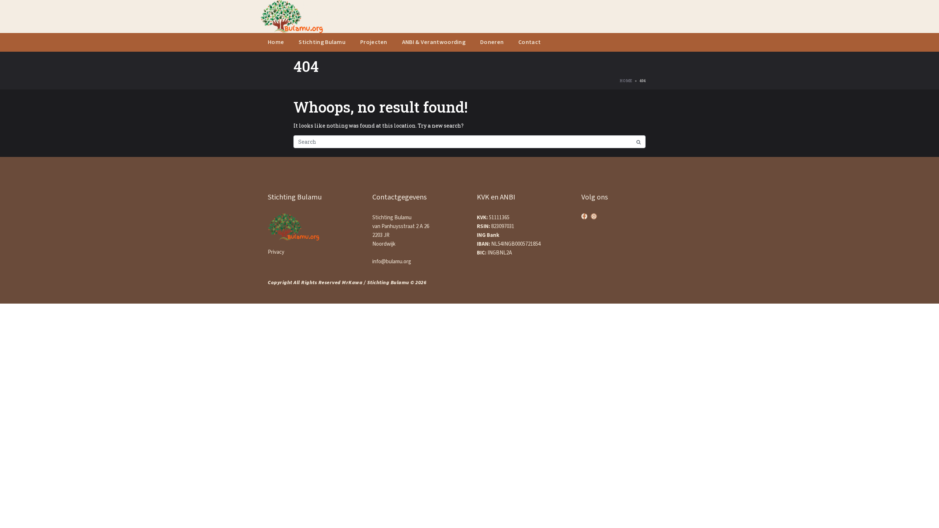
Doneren (492, 42)
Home (276, 42)
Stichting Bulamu (322, 42)
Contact (529, 42)
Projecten (373, 42)
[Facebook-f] (584, 216)
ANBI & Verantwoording (433, 42)
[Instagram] (594, 216)
